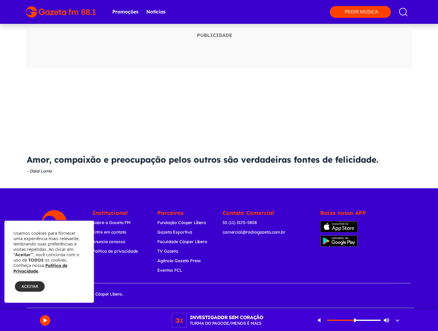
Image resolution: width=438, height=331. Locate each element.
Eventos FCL (169, 270)
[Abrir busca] (403, 12)
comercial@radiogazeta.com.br (254, 232)
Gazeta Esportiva (174, 232)
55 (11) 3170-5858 (240, 222)
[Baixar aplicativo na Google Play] (349, 241)
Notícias (156, 12)
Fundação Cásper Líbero (181, 222)
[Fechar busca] (419, 6)
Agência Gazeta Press (179, 260)
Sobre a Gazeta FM (111, 222)
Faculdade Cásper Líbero (182, 241)
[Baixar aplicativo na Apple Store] (348, 226)
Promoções (125, 12)
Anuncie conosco (108, 241)
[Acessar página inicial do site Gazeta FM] (61, 12)
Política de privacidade (115, 251)
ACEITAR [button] (29, 286)
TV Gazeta (167, 251)
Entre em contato (109, 232)
